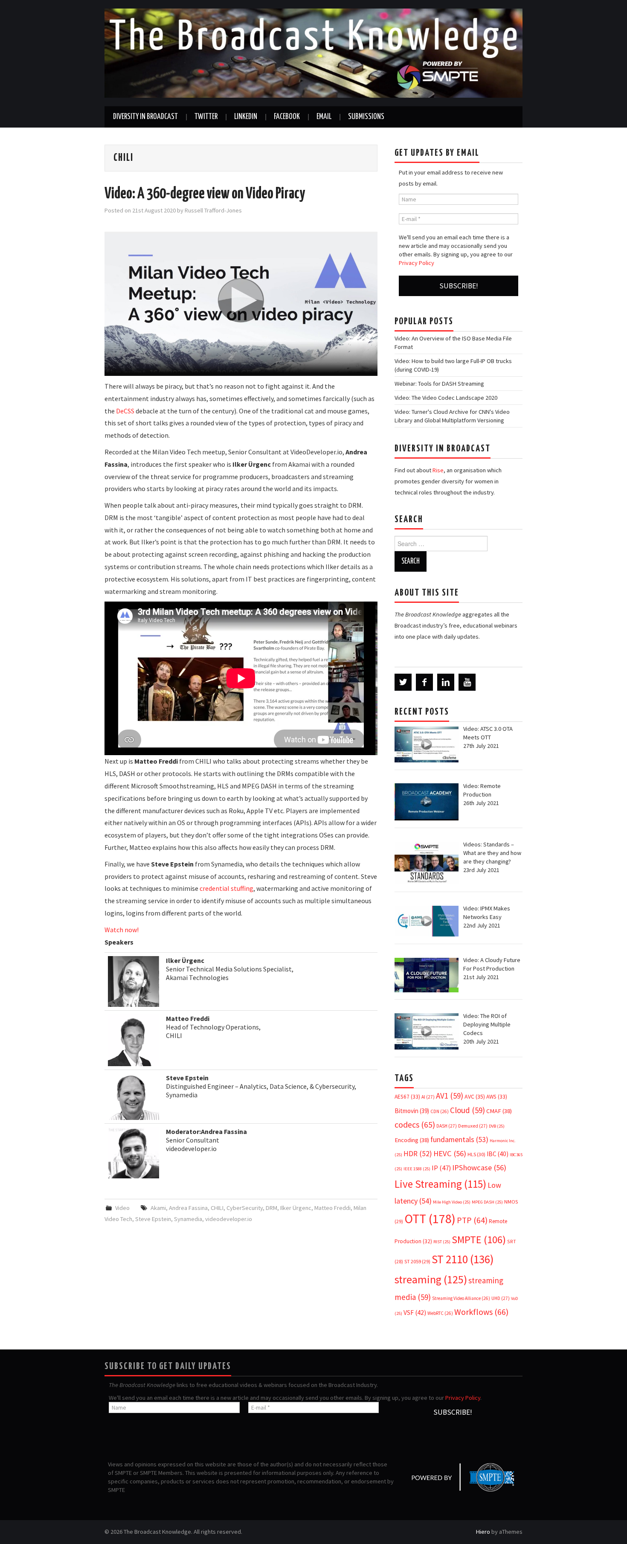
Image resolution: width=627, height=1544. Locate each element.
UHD (500, 1298)
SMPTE (479, 1239)
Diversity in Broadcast (145, 117)
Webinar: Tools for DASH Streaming (439, 383)
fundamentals (459, 1139)
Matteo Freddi (332, 1208)
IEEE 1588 (416, 1169)
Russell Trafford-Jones (213, 210)
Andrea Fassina (188, 1208)
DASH (446, 1126)
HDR (417, 1153)
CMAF (499, 1111)
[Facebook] (424, 682)
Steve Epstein (153, 1219)
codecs (415, 1124)
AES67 (407, 1096)
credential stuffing (226, 888)
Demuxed (473, 1126)
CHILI (217, 1208)
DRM (271, 1208)
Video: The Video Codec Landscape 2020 (446, 397)
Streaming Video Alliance (461, 1298)
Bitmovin (412, 1111)
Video (122, 1208)
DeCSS (125, 411)
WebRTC (440, 1313)
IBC (497, 1154)
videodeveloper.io (228, 1219)
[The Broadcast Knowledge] (313, 52)
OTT (430, 1219)
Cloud (467, 1110)
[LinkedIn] (445, 682)
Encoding (412, 1140)
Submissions (366, 117)
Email (323, 117)
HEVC (449, 1153)
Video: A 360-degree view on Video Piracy (204, 194)
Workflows (481, 1311)
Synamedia (188, 1219)
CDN (439, 1111)
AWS (496, 1096)
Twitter (206, 117)
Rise (438, 470)
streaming (431, 1279)
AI (428, 1097)
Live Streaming (440, 1184)
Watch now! (121, 929)
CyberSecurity (244, 1208)
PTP (472, 1220)
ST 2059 (417, 1261)
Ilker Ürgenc (295, 1208)
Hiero (483, 1531)
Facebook (287, 117)
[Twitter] (403, 682)
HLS (476, 1154)
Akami (158, 1208)
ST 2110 (462, 1259)
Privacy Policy (416, 263)
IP (441, 1167)
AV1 (449, 1095)
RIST (441, 1242)
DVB (497, 1126)
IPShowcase (479, 1167)
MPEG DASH (487, 1202)
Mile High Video (451, 1202)
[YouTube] (467, 682)
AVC (474, 1096)
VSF (414, 1312)
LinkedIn (245, 117)
